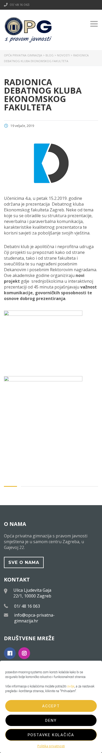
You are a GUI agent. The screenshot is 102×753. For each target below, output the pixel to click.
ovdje (70, 686)
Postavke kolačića (51, 735)
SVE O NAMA (23, 562)
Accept (51, 706)
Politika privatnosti (51, 746)
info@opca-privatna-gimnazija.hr (34, 618)
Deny (50, 720)
